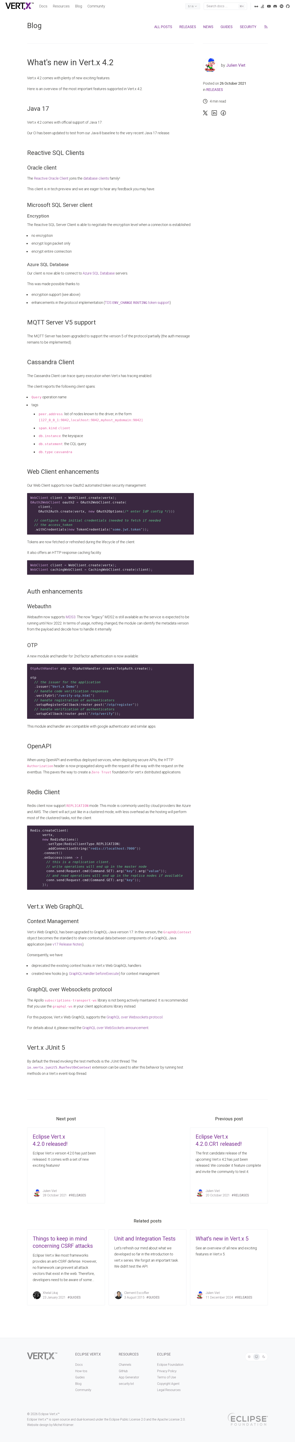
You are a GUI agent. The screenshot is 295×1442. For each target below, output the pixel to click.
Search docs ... (225, 6)
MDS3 (70, 617)
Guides (80, 1377)
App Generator (129, 1377)
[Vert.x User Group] (281, 6)
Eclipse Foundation (170, 1365)
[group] (256, 1357)
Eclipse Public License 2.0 (127, 1419)
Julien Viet (235, 65)
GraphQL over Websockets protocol (135, 1017)
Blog (78, 6)
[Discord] (275, 6)
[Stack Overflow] (262, 6)
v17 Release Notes (67, 944)
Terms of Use (166, 1377)
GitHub (123, 1371)
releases (187, 27)
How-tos (81, 1371)
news (208, 27)
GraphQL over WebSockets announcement (115, 1028)
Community (96, 6)
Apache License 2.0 (171, 1419)
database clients (96, 178)
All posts (163, 27)
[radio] (249, 1357)
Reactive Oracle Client (51, 178)
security (248, 27)
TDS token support (137, 302)
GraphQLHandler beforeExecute (94, 973)
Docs (43, 6)
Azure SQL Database (99, 273)
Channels (125, 1365)
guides (227, 27)
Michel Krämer (63, 1425)
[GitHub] (288, 6)
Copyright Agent (168, 1384)
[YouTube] (269, 6)
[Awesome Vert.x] (256, 6)
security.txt (126, 1384)
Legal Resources (169, 1390)
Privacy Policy (166, 1371)
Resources (61, 6)
